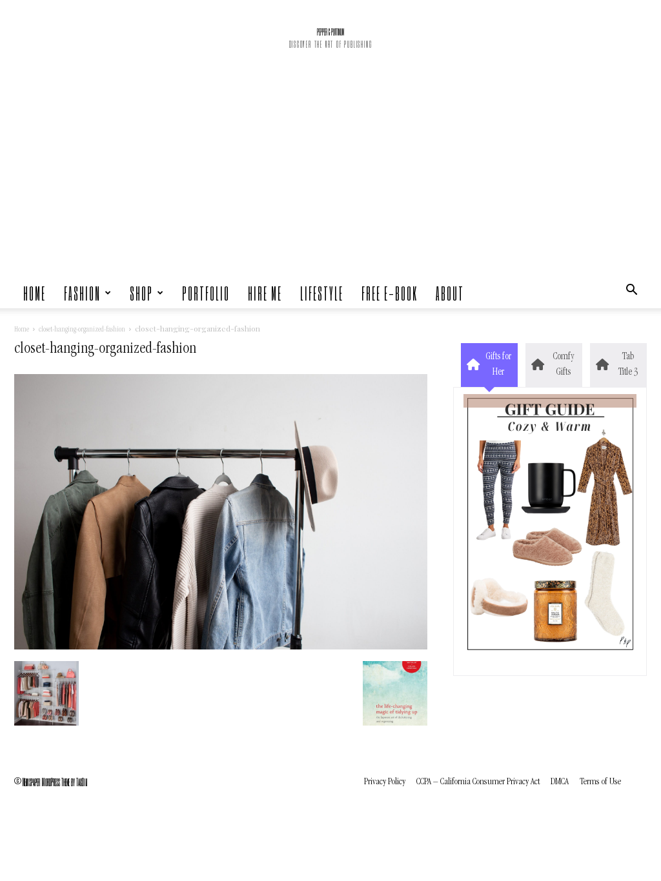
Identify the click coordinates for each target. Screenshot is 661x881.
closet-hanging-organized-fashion (82, 330)
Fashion (82, 293)
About (450, 293)
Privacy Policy (384, 782)
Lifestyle (321, 293)
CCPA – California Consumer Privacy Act (478, 782)
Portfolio (206, 293)
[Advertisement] (330, 180)
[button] (631, 293)
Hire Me (265, 293)
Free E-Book (389, 293)
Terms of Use (600, 782)
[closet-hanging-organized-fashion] (220, 647)
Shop (141, 293)
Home (34, 293)
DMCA (560, 782)
